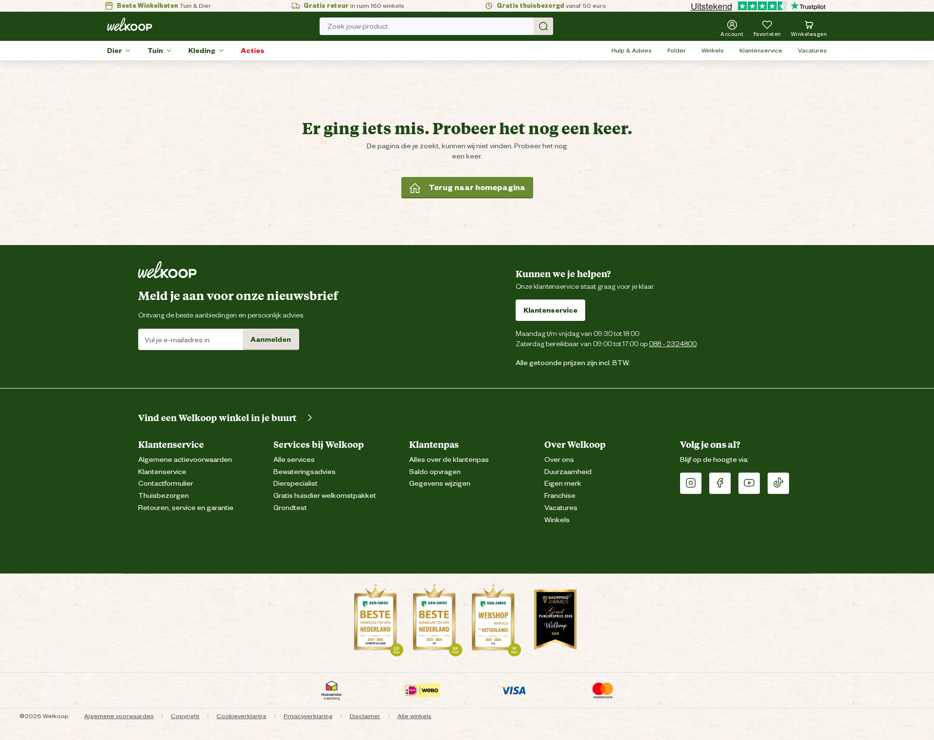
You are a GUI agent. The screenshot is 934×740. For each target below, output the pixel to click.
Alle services (294, 460)
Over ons (559, 460)
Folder (676, 50)
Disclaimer (365, 716)
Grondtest (290, 508)
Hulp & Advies (631, 50)
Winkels (712, 50)
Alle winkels (414, 716)
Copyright (185, 716)
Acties (252, 50)
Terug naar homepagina (477, 187)
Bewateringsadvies (304, 472)
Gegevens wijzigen (439, 483)
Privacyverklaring (308, 716)
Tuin (155, 50)
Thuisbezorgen (163, 496)
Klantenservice (760, 50)
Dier (114, 50)
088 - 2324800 (673, 343)
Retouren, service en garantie (186, 508)
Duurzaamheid (568, 472)
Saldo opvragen (435, 472)
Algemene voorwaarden (119, 716)
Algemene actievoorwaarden (185, 460)
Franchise (559, 496)
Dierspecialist (295, 483)
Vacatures (812, 50)
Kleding (202, 50)
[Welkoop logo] (129, 24)
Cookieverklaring (241, 716)
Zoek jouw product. (358, 26)
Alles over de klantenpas (449, 460)
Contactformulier (165, 483)
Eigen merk (562, 483)
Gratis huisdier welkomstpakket (324, 496)
